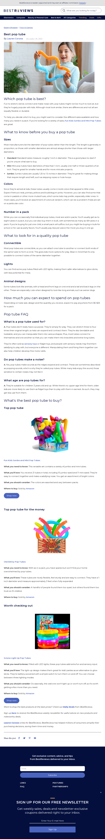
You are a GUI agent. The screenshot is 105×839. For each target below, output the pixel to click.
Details (82, 3)
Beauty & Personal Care (38, 18)
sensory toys (30, 344)
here (14, 713)
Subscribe (52, 775)
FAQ (22, 786)
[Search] (64, 11)
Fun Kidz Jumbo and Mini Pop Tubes (83, 120)
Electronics (9, 18)
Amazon (30, 488)
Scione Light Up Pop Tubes (17, 658)
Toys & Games (26, 28)
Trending (83, 18)
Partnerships (60, 786)
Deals (91, 18)
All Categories (70, 18)
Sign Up (53, 829)
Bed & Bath (56, 18)
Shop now (12, 495)
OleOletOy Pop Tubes (15, 562)
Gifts (99, 18)
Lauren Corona (11, 723)
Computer (20, 18)
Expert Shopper (11, 28)
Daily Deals (69, 707)
